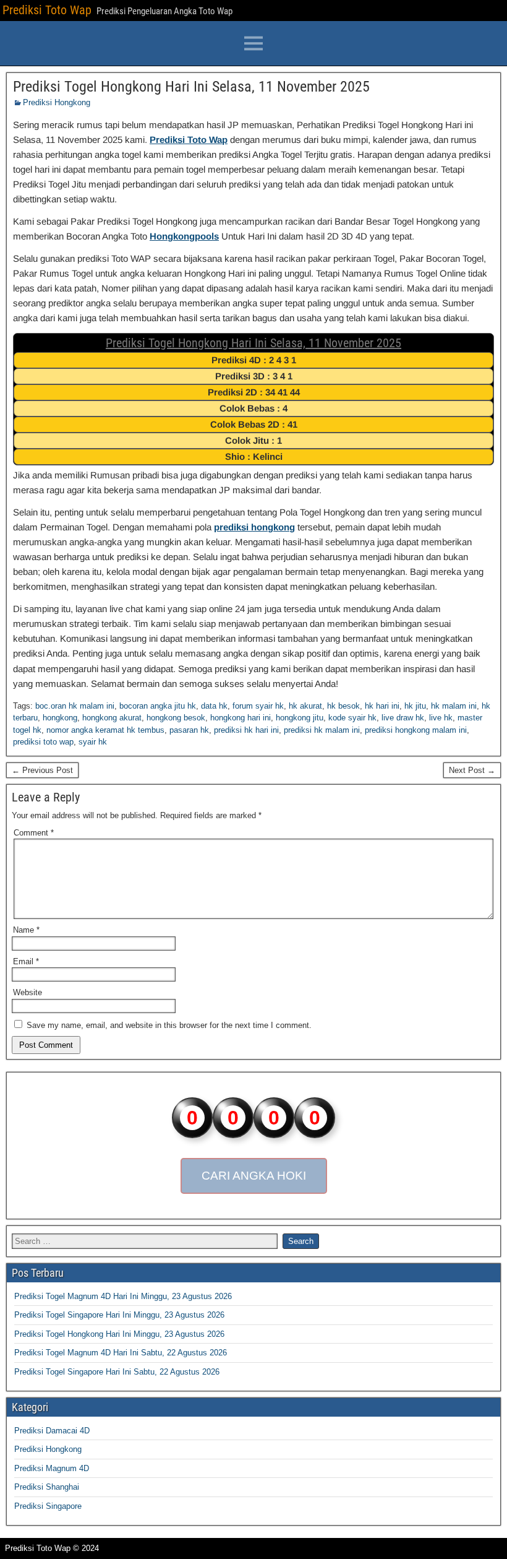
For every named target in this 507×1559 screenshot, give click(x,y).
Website (27, 992)
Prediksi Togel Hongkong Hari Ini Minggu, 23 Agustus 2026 (119, 1334)
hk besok (343, 705)
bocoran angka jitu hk (157, 705)
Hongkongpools (184, 236)
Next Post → (472, 770)
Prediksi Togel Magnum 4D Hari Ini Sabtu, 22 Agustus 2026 (120, 1352)
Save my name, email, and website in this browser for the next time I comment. (169, 1025)
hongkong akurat (112, 717)
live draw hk (402, 717)
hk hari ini (382, 705)
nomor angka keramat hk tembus (105, 730)
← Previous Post (42, 770)
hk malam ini (454, 705)
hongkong (60, 717)
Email (26, 961)
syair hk (93, 741)
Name (26, 930)
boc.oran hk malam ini (74, 705)
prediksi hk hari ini (246, 730)
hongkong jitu (299, 717)
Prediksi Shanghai (46, 1487)
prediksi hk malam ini (322, 730)
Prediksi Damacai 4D (52, 1430)
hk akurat (305, 705)
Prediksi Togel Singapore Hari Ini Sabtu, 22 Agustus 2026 (116, 1371)
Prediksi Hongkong (56, 102)
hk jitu (415, 705)
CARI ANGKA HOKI (254, 1175)
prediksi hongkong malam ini (416, 730)
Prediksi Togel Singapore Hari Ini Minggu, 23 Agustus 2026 (119, 1314)
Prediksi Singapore (48, 1506)
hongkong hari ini (240, 717)
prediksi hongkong (254, 527)
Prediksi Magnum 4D (51, 1468)
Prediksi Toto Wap (47, 9)
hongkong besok (176, 717)
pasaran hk (189, 730)
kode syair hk (352, 717)
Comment (34, 832)
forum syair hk (258, 705)
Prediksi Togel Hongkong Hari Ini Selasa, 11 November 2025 (191, 86)
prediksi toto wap (43, 741)
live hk (441, 717)
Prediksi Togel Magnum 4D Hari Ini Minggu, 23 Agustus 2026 (123, 1296)
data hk (214, 705)
